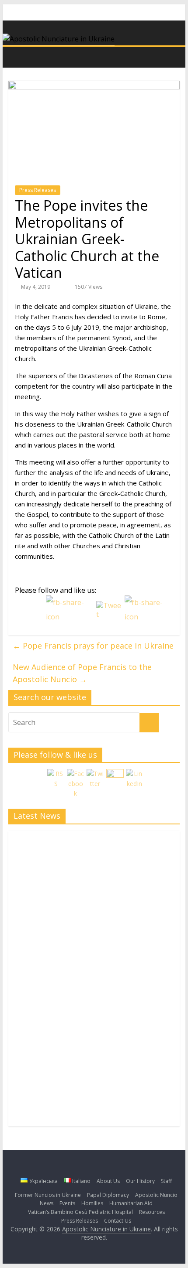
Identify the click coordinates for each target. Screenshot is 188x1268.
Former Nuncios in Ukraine (48, 1195)
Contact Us (117, 1220)
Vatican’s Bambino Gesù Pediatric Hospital (80, 1212)
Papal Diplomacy (108, 1195)
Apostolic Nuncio (156, 1195)
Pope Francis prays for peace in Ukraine (93, 645)
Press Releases (37, 190)
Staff (166, 1181)
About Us (108, 1181)
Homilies (92, 1203)
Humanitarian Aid (131, 1203)
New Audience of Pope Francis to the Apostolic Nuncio (82, 673)
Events (67, 1203)
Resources (152, 1212)
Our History (140, 1181)
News (46, 1203)
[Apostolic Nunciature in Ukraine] (17, 56)
